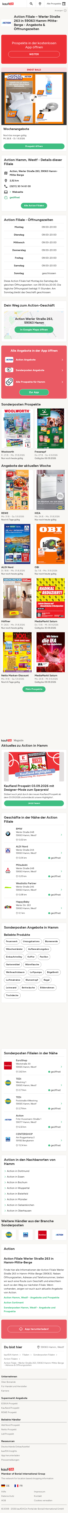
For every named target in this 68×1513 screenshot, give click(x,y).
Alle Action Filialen (34, 205)
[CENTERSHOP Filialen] (25, 1234)
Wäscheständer (14, 949)
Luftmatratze (13, 980)
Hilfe (3, 1491)
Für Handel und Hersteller (14, 1386)
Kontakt (38, 1496)
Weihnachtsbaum (15, 972)
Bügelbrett (53, 972)
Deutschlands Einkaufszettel (15, 1446)
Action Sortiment (14, 1302)
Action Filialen (11, 1359)
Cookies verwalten (43, 1500)
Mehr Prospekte (34, 689)
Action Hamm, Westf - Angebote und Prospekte (31, 1297)
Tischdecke (12, 995)
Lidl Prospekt (7, 1434)
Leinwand (11, 987)
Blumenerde (51, 941)
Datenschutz (7, 1496)
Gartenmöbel (13, 964)
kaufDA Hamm (11, 1355)
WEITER (34, 54)
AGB (3, 1500)
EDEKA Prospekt (9, 1403)
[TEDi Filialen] (8, 1234)
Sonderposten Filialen (44, 1355)
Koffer (31, 956)
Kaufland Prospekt (10, 1408)
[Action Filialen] (59, 1234)
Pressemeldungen (10, 1460)
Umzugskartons (31, 941)
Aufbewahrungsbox (38, 949)
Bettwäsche (28, 987)
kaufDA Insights (9, 1451)
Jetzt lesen (34, 803)
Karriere (5, 1390)
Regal (46, 980)
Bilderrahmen (47, 987)
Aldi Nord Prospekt (10, 1425)
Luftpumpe (36, 972)
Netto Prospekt (8, 1429)
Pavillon (44, 956)
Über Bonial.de (8, 1382)
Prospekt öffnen (34, 146)
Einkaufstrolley (14, 956)
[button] (34, 109)
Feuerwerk (12, 941)
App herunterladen (10, 1455)
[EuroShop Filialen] (42, 1234)
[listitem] (17, 434)
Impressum (39, 1491)
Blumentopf (32, 980)
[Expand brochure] (34, 98)
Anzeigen (59, 10)
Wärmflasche (32, 964)
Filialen (25, 1355)
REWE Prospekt (9, 1412)
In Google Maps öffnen (34, 329)
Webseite (17, 191)
